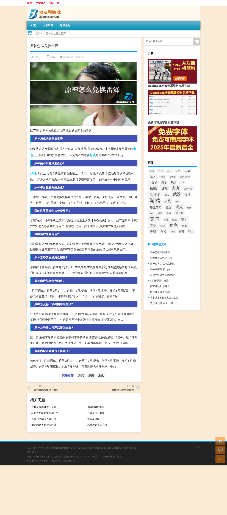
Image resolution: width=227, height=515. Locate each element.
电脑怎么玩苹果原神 (123, 389)
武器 (177, 194)
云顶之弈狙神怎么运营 (43, 407)
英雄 (166, 219)
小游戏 (153, 182)
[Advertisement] (106, 490)
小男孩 (197, 447)
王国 (168, 207)
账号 (163, 231)
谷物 (153, 230)
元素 (187, 171)
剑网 (162, 177)
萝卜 (184, 219)
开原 (173, 182)
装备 (153, 225)
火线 (167, 200)
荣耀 (174, 219)
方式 (92, 155)
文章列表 (41, 3)
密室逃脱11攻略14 (160, 286)
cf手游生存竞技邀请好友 (44, 413)
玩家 (179, 206)
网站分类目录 (87, 447)
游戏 (155, 200)
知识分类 (54, 3)
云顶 (160, 171)
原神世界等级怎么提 (161, 258)
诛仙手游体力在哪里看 (162, 275)
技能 (153, 188)
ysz (41, 57)
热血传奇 (156, 207)
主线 (152, 171)
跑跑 (173, 231)
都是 (181, 231)
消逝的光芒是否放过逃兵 (45, 424)
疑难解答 (123, 447)
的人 (152, 213)
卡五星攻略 (93, 418)
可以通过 (185, 177)
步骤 (33, 173)
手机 (182, 182)
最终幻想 (155, 194)
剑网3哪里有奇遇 (159, 280)
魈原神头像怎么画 (160, 292)
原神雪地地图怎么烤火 (46, 389)
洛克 (187, 194)
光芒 (153, 176)
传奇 (169, 171)
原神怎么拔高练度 (160, 252)
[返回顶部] (219, 459)
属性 (163, 182)
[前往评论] (219, 450)
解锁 (184, 225)
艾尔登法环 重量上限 (161, 303)
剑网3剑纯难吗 (95, 407)
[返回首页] (219, 441)
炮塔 (177, 201)
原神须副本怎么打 (97, 424)
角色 (101, 375)
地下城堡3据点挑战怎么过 (164, 297)
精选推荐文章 (101, 447)
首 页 (29, 3)
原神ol (39, 33)
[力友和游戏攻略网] (45, 7)
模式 (167, 194)
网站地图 (113, 447)
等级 (168, 213)
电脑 (189, 207)
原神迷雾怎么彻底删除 (162, 263)
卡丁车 (172, 177)
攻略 (164, 188)
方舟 (175, 187)
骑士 (190, 231)
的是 (160, 213)
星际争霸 (188, 188)
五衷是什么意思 (96, 413)
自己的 (179, 213)
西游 (162, 225)
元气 (178, 171)
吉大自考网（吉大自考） (45, 418)
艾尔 (154, 218)
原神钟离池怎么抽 (160, 269)
